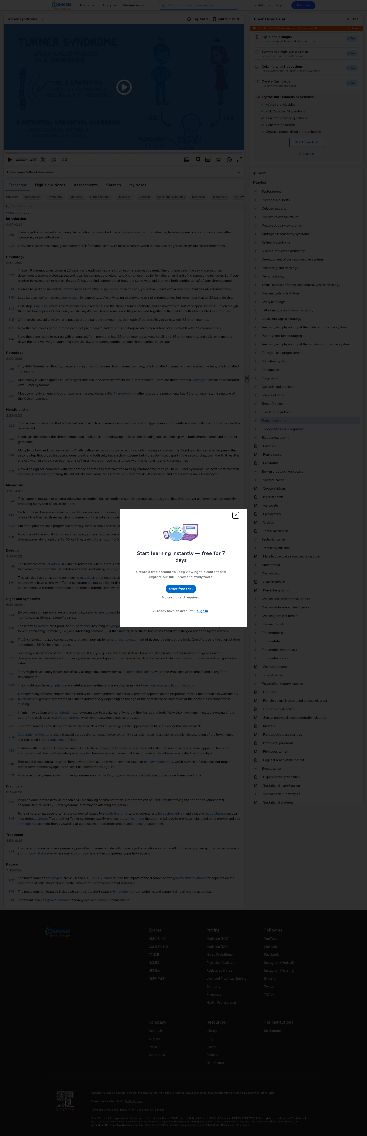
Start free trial (181, 589)
